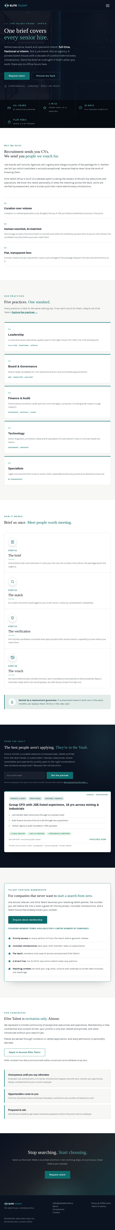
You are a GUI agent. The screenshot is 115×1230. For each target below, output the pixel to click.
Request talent (17, 76)
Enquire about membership (28, 920)
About (55, 1206)
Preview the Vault (45, 76)
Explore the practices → (25, 312)
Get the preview (59, 775)
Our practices (58, 1209)
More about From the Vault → (76, 782)
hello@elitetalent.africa (63, 1203)
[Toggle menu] (108, 5)
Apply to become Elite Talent (24, 1052)
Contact (56, 1212)
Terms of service (98, 1206)
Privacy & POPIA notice (101, 1203)
